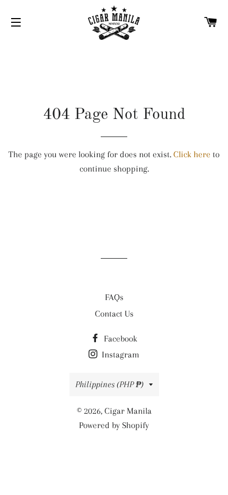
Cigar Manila (128, 411)
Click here (192, 154)
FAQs (114, 297)
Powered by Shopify (114, 425)
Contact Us (114, 314)
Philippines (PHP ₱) (109, 384)
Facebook (119, 339)
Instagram (119, 354)
